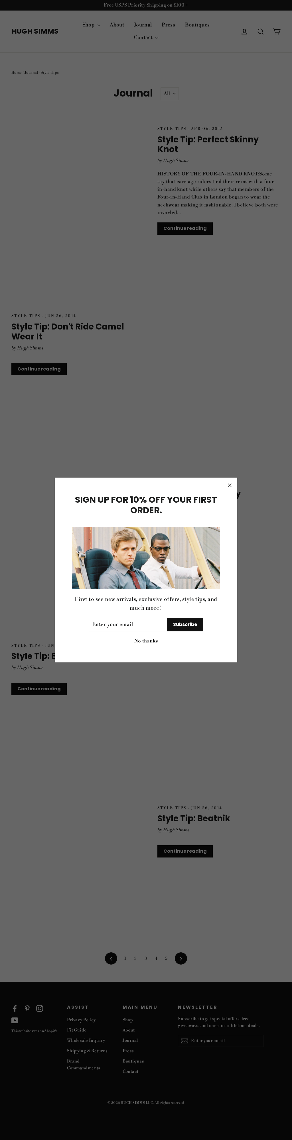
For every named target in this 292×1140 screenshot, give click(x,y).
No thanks (146, 641)
